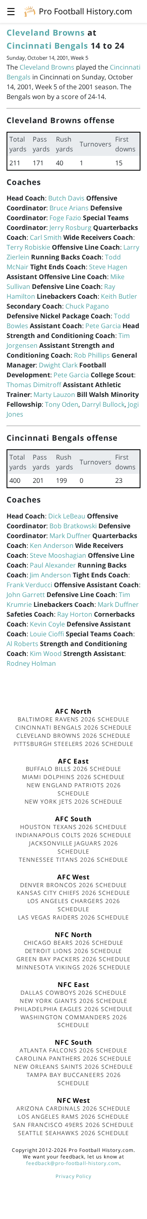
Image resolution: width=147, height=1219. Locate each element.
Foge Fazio (65, 217)
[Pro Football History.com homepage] (30, 11)
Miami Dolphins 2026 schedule (73, 777)
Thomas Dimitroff (34, 384)
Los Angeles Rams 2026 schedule (73, 1116)
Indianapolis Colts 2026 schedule (73, 835)
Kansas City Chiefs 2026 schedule (73, 893)
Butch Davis (66, 198)
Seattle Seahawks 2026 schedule (73, 1133)
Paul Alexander (53, 565)
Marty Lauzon (54, 394)
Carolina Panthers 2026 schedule (73, 1058)
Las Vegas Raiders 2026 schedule (73, 917)
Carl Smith (46, 237)
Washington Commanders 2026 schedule (73, 1021)
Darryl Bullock (103, 404)
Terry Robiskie (28, 247)
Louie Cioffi (47, 633)
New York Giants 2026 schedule (74, 1001)
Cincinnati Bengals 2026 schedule (73, 727)
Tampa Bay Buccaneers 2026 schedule (74, 1079)
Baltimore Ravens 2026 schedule (73, 719)
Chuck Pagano (87, 306)
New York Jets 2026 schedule (73, 801)
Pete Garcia (103, 325)
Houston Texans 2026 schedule (73, 827)
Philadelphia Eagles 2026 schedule (73, 1009)
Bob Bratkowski (73, 525)
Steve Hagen (108, 266)
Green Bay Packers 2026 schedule (73, 959)
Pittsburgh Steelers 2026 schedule (73, 744)
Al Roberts (22, 643)
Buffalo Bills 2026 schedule (74, 769)
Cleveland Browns (46, 32)
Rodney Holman (31, 663)
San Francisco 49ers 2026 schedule (73, 1125)
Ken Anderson (52, 545)
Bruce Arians (69, 207)
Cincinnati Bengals (47, 45)
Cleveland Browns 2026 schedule (73, 735)
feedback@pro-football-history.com (72, 1163)
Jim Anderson (50, 574)
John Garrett (26, 594)
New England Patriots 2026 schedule (74, 789)
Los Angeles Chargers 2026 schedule (73, 905)
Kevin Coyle (47, 624)
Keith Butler (119, 296)
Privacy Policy (73, 1176)
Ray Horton (74, 614)
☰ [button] (11, 11)
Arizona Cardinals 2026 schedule (73, 1108)
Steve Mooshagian (58, 555)
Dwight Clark (58, 365)
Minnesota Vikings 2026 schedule (73, 967)
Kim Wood (46, 653)
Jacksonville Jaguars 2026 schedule (73, 847)
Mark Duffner (70, 535)
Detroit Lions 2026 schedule (73, 951)
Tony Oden (61, 404)
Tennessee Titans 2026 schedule (74, 859)
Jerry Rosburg (70, 227)
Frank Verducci (29, 584)
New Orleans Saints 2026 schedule (73, 1066)
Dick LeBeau (66, 515)
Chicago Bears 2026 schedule (74, 942)
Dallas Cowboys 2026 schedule (73, 992)
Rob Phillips (92, 355)
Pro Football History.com (85, 11)
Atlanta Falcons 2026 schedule (74, 1050)
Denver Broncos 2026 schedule (73, 885)
